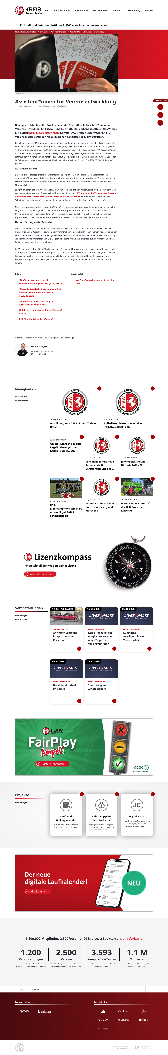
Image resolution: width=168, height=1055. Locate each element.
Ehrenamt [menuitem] (116, 10)
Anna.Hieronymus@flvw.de (42, 351)
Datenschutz (35, 989)
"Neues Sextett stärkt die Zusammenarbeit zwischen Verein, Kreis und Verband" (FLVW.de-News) (40, 292)
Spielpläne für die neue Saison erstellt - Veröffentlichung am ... (100, 465)
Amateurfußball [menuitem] (62, 10)
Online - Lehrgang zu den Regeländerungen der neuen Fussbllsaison (65, 447)
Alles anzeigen (21, 397)
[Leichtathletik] (160, 115)
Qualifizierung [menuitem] (133, 10)
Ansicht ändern (21, 401)
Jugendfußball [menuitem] (82, 10)
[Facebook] (17, 114)
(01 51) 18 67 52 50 (38, 354)
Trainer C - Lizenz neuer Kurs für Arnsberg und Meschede (100, 507)
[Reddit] (32, 114)
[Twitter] (24, 114)
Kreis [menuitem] (47, 10)
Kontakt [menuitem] (149, 10)
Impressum (22, 989)
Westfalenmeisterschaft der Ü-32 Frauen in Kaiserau (136, 507)
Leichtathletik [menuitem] (100, 10)
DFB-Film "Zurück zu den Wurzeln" (36, 319)
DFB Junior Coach (137, 816)
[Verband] (160, 123)
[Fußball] (160, 107)
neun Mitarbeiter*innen (44, 133)
